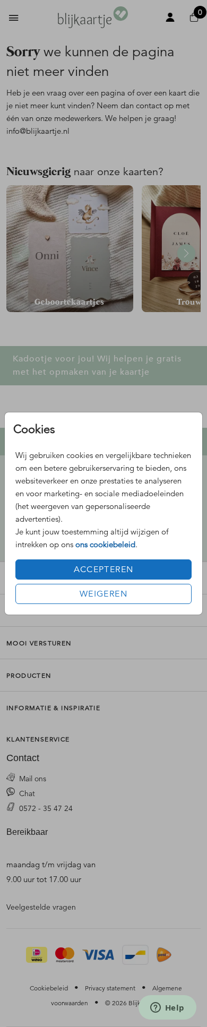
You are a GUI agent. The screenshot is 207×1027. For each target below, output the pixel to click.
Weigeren (103, 594)
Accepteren (104, 569)
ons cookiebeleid (105, 544)
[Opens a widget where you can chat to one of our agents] (167, 1008)
